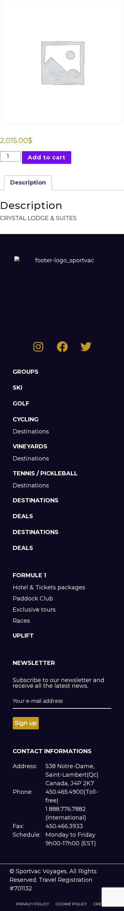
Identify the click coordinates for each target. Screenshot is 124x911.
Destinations (31, 431)
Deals (23, 516)
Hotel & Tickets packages (49, 587)
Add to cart (46, 157)
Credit (100, 903)
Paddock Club (33, 598)
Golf (21, 403)
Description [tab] (28, 182)
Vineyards (30, 446)
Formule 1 (29, 575)
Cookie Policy (71, 903)
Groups (25, 371)
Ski (17, 387)
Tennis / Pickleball (45, 473)
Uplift (23, 635)
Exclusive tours (34, 609)
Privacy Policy (32, 903)
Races (21, 620)
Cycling (25, 419)
